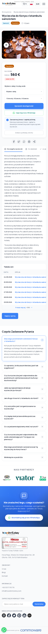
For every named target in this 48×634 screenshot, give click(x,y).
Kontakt (5, 576)
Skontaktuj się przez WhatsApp (26, 517)
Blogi (4, 572)
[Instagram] (4, 615)
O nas (4, 569)
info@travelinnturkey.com (11, 591)
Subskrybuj (39, 604)
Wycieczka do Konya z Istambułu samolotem (29, 12)
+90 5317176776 (8, 587)
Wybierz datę (11, 91)
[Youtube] (24, 615)
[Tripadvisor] (29, 615)
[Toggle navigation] (43, 4)
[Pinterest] (19, 615)
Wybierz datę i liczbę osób (15, 86)
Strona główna (6, 12)
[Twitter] (14, 615)
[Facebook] (9, 615)
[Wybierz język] (31, 4)
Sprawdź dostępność (24, 106)
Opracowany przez (13, 630)
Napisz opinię (10, 316)
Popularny (15, 23)
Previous (6, 45)
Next (41, 45)
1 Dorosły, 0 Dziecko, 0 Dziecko (17, 98)
